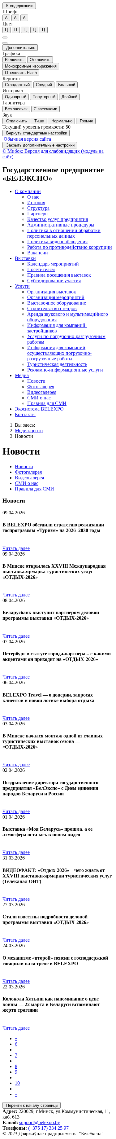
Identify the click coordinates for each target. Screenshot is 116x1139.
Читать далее (16, 548)
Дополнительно (20, 47)
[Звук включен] (4, 43)
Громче (86, 121)
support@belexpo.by (39, 1122)
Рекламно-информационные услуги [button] (65, 369)
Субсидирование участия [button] (54, 280)
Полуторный (43, 97)
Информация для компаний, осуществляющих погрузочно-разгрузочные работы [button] (59, 353)
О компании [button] (28, 191)
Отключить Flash (21, 72)
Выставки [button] (25, 258)
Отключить (40, 59)
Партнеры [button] (38, 213)
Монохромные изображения (31, 66)
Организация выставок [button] (51, 291)
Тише (38, 121)
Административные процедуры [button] (60, 224)
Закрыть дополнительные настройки (40, 145)
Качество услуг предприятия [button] (57, 219)
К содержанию (19, 5)
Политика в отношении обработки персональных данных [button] (64, 233)
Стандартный (17, 84)
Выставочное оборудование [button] (56, 303)
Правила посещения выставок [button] (59, 275)
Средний (44, 84)
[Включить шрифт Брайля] (4, 37)
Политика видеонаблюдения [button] (57, 241)
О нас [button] (33, 197)
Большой (66, 84)
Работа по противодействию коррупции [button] (69, 247)
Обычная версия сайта (26, 139)
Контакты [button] (25, 414)
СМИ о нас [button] (39, 397)
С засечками (45, 109)
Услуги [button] (22, 286)
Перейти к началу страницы (31, 1105)
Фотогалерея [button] (40, 386)
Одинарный (15, 97)
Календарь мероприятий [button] (53, 263)
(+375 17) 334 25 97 (48, 1128)
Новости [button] (36, 381)
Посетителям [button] (41, 269)
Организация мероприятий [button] (55, 297)
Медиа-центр (29, 430)
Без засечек (16, 109)
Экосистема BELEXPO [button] (39, 408)
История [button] (36, 202)
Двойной (69, 97)
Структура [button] (38, 208)
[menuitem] (64, 222)
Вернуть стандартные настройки (36, 133)
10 (17, 1083)
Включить (14, 59)
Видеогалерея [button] (41, 392)
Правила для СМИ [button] (47, 403)
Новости (24, 436)
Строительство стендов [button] (52, 308)
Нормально (61, 121)
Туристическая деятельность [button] (57, 364)
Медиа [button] (22, 375)
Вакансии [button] (37, 252)
